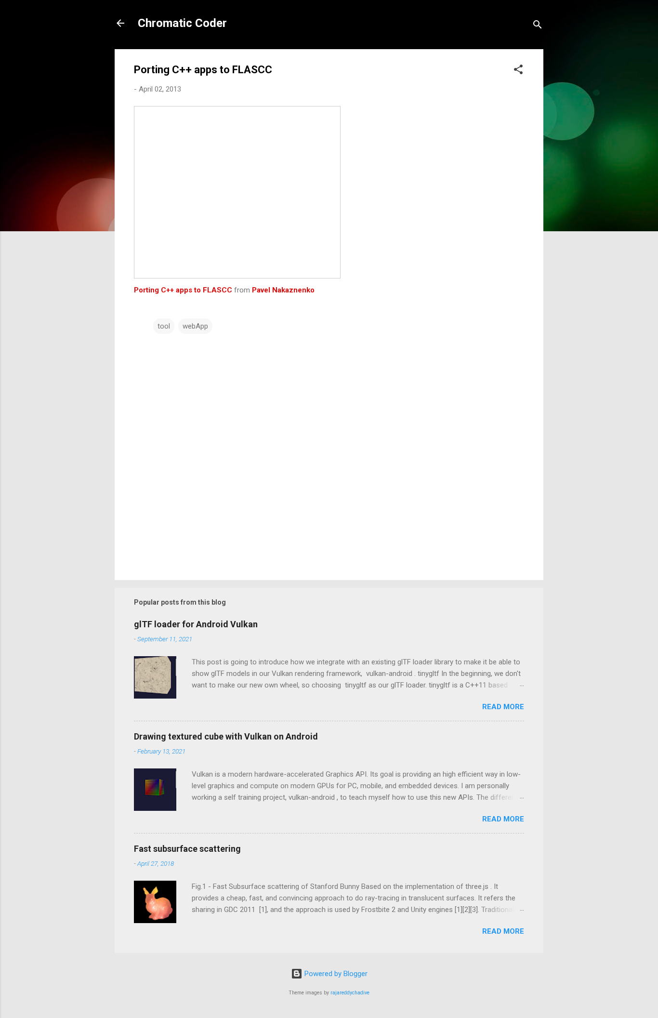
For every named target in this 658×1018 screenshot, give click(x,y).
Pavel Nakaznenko (283, 290)
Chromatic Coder (182, 23)
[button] (518, 71)
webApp (195, 326)
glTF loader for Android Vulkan (196, 624)
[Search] (537, 26)
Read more (503, 706)
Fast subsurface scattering (187, 849)
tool (164, 326)
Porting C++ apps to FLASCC (183, 290)
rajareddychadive (349, 993)
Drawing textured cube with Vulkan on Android (226, 736)
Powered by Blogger (335, 973)
